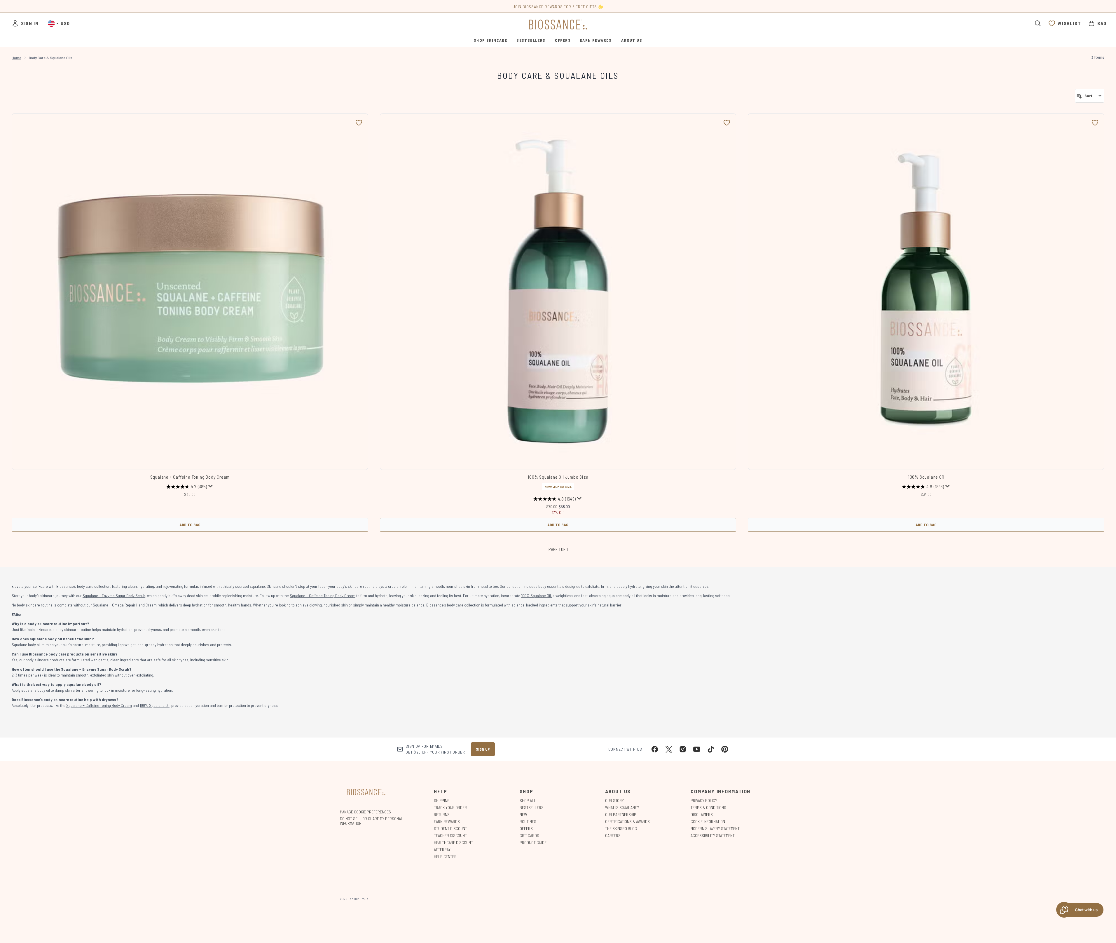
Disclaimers (702, 814)
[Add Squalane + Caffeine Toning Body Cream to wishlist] (359, 123)
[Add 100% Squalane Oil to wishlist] (1095, 123)
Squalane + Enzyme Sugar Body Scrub (114, 595)
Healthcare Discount (453, 842)
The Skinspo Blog (621, 828)
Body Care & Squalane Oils (558, 75)
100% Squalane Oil (926, 477)
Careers (613, 835)
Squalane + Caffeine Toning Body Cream (190, 477)
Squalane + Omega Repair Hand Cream (125, 604)
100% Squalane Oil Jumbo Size (558, 477)
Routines (528, 821)
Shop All (528, 800)
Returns (442, 814)
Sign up (483, 749)
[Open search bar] (1037, 23)
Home (16, 57)
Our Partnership (620, 814)
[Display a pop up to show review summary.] (211, 486)
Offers (526, 828)
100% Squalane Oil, (536, 595)
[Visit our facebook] (655, 749)
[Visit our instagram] (683, 749)
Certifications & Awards (627, 821)
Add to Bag (189, 524)
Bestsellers (532, 807)
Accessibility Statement (713, 835)
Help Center (445, 856)
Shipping (442, 800)
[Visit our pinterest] (725, 749)
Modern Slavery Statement (715, 828)
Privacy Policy (704, 800)
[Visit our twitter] (669, 749)
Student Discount (450, 828)
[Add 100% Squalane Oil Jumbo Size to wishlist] (727, 123)
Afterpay (442, 849)
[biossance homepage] (558, 24)
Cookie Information (708, 821)
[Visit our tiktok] (711, 749)
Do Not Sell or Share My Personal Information (371, 821)
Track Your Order (450, 807)
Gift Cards (529, 835)
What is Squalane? (622, 807)
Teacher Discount (450, 835)
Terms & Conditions (708, 807)
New (523, 814)
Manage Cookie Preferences (365, 812)
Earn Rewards (447, 821)
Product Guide (533, 842)
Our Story (614, 800)
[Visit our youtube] (697, 749)
